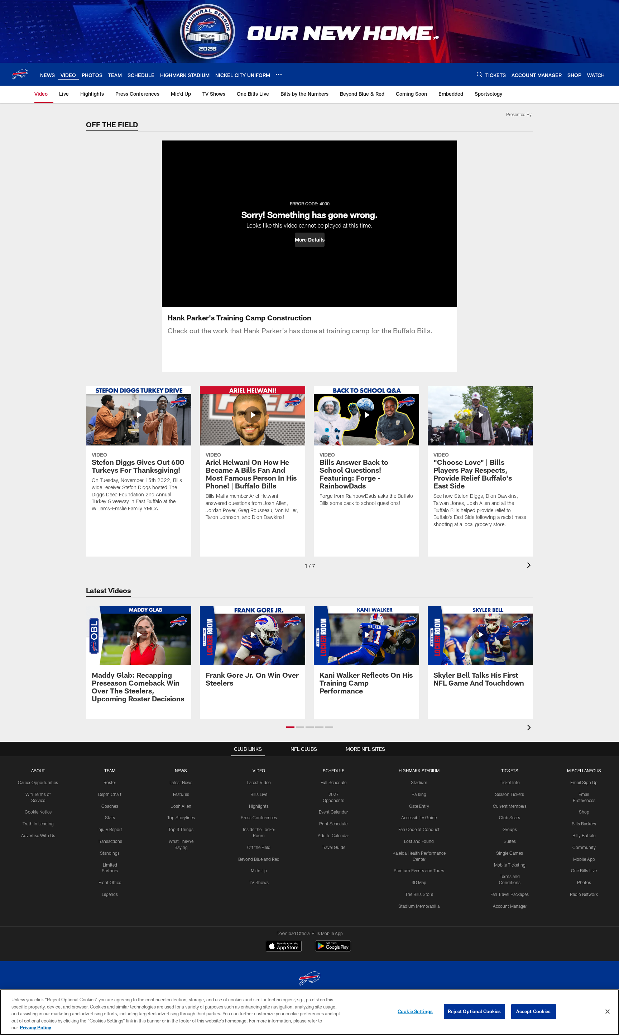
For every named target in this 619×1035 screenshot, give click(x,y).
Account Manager (510, 905)
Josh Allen (181, 806)
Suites (510, 841)
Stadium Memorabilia (419, 905)
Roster (110, 782)
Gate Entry (419, 806)
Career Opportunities (38, 782)
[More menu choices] (279, 74)
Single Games (509, 852)
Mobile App (584, 859)
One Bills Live (584, 870)
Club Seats (509, 817)
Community (584, 847)
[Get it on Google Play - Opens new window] (333, 949)
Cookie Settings (415, 1011)
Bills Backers (584, 823)
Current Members (510, 806)
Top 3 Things (180, 829)
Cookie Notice (38, 811)
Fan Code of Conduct (419, 829)
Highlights (259, 806)
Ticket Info (510, 782)
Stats (110, 817)
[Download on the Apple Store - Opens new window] (283, 947)
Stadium (419, 782)
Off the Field (258, 847)
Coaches (109, 806)
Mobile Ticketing (510, 864)
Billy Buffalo (584, 835)
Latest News (180, 782)
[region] (309, 1012)
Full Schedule (333, 782)
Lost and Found (419, 841)
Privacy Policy (35, 1027)
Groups (510, 829)
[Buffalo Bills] (309, 979)
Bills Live (258, 794)
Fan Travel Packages (509, 894)
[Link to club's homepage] (20, 74)
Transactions (110, 841)
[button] (310, 240)
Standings (110, 852)
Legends (110, 894)
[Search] (480, 74)
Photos (584, 882)
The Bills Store (419, 894)
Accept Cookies (533, 1011)
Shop (584, 811)
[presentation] (530, 566)
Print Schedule (333, 823)
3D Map (419, 882)
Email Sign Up (584, 782)
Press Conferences (259, 817)
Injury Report (109, 829)
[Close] (607, 1012)
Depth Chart (109, 794)
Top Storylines (181, 817)
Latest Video (259, 782)
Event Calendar (333, 811)
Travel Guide (333, 847)
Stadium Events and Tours (419, 870)
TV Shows (259, 882)
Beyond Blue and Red (258, 859)
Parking (419, 794)
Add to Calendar (333, 835)
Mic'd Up (259, 870)
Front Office (110, 882)
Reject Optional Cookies (474, 1011)
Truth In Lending (38, 823)
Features (181, 794)
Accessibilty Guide (419, 817)
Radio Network (584, 894)
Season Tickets (509, 794)
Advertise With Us (38, 835)
